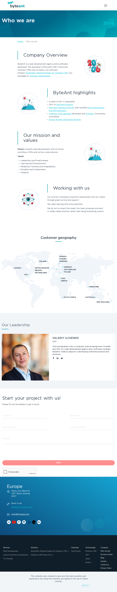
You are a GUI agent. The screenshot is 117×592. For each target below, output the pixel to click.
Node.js (88, 562)
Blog (102, 558)
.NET (87, 555)
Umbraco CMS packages (60, 114)
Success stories (107, 554)
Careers (104, 561)
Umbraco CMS (90, 551)
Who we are (105, 551)
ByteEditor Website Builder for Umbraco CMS (47, 73)
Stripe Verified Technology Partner (65, 120)
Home (20, 41)
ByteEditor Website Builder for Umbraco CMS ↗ (50, 551)
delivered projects (64, 105)
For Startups (8, 558)
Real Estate (76, 551)
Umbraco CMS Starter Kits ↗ (42, 555)
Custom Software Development (15, 555)
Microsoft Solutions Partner (61, 108)
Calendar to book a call (22, 507)
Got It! (85, 585)
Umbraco (90, 114)
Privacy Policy (106, 568)
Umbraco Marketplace (40, 76)
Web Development (10, 551)
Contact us (105, 564)
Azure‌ (87, 558)
